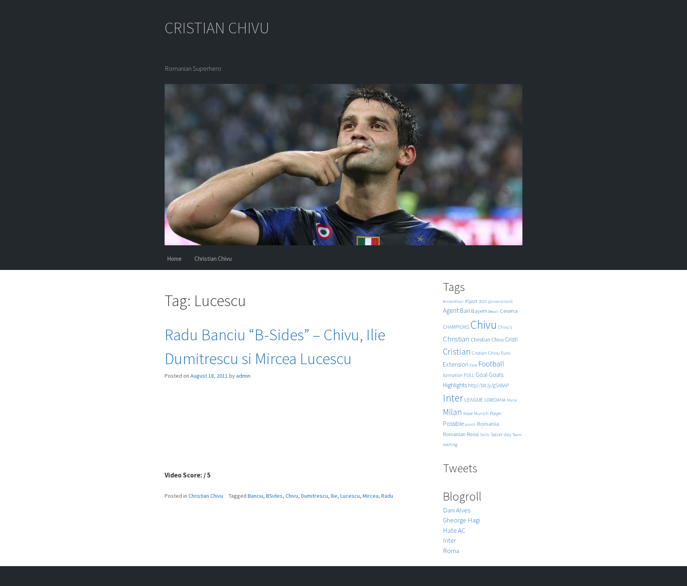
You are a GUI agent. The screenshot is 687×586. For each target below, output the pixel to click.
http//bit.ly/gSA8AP (488, 385)
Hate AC (454, 530)
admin (243, 375)
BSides (274, 495)
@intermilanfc (500, 301)
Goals (496, 374)
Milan (452, 412)
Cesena (509, 310)
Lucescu (350, 495)
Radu (387, 495)
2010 (483, 301)
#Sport (471, 301)
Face (473, 365)
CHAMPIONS (456, 327)
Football (491, 364)
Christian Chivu (213, 258)
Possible (453, 423)
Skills (484, 434)
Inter (453, 397)
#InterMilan (453, 301)
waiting (450, 444)
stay (507, 434)
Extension (455, 364)
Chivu (291, 495)
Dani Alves (456, 510)
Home (174, 258)
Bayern (479, 310)
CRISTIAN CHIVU (217, 28)
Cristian (457, 351)
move (468, 413)
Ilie (334, 495)
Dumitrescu (314, 495)
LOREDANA (495, 400)
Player (495, 413)
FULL (469, 375)
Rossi (473, 434)
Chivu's (505, 327)
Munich (481, 413)
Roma (451, 550)
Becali (493, 311)
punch (470, 424)
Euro (505, 353)
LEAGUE (473, 399)
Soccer (497, 434)
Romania (488, 423)
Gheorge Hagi (461, 520)
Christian (456, 338)
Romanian (454, 434)
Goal (481, 374)
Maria (512, 400)
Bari (465, 310)
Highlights (455, 385)
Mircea (370, 495)
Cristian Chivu (486, 353)
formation (453, 375)
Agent (451, 310)
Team (517, 434)
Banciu (255, 495)
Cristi (511, 339)
